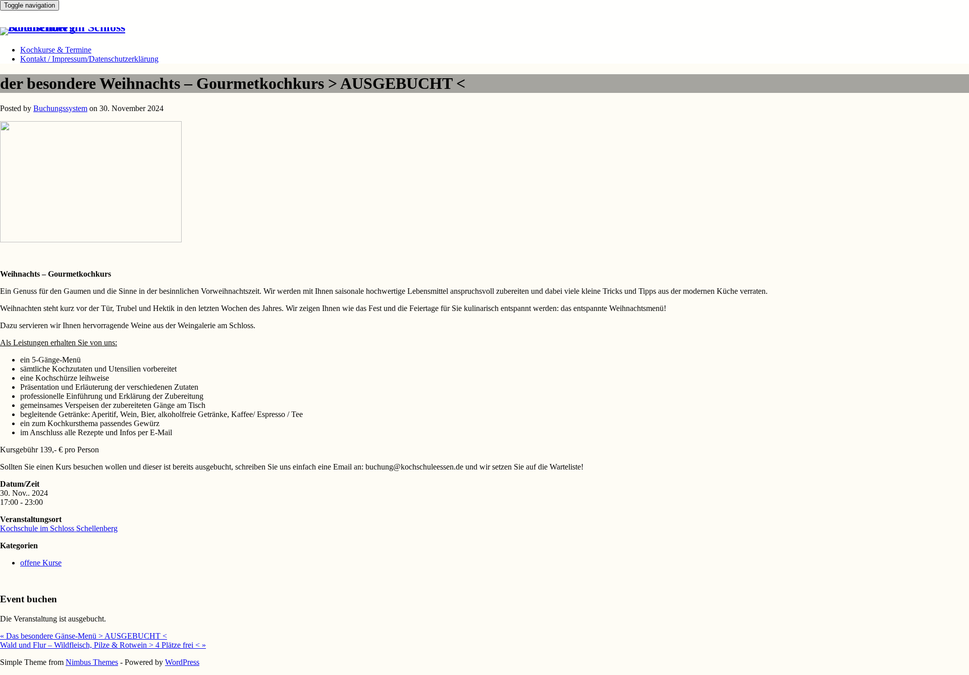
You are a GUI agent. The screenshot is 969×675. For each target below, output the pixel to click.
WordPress (182, 662)
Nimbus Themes (92, 662)
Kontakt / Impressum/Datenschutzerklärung (89, 59)
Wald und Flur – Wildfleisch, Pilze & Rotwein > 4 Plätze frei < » (103, 645)
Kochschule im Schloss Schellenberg (59, 528)
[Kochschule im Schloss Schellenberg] (72, 27)
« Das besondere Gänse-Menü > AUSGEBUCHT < (83, 636)
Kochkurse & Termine (55, 49)
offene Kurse (41, 562)
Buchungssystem (60, 108)
